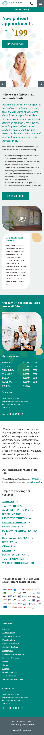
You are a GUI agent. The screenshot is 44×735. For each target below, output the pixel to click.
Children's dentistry (14, 522)
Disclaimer (14, 725)
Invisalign (8, 501)
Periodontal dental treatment (20, 530)
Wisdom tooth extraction (18, 563)
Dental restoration (14, 554)
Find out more (15, 43)
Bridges (6, 550)
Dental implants (11, 514)
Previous (3, 84)
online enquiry (35, 482)
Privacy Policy (28, 725)
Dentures (7, 542)
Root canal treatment (15, 538)
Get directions (10, 414)
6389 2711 (35, 479)
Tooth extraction (13, 558)
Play (22, 218)
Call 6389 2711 (31, 4)
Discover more (15, 196)
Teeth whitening (12, 505)
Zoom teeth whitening (15, 510)
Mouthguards (10, 526)
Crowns (7, 546)
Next (41, 84)
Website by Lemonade (22, 730)
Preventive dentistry (14, 518)
